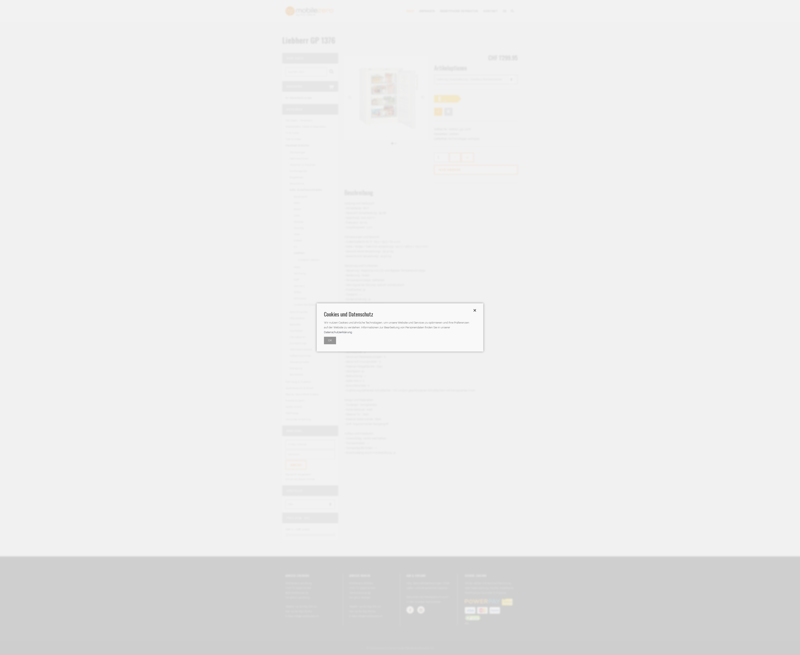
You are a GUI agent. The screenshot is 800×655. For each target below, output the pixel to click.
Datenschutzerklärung (338, 332)
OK (330, 340)
